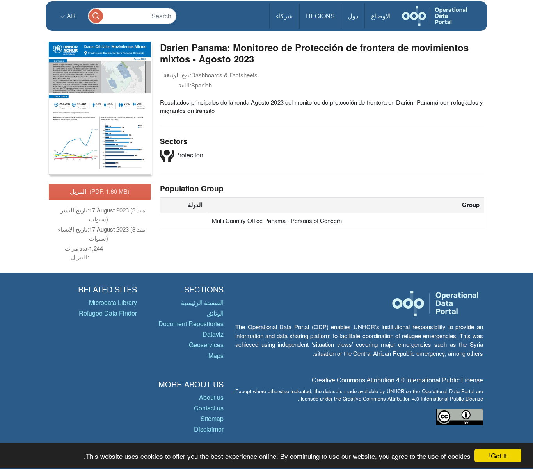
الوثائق (215, 313)
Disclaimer (209, 428)
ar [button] (70, 15)
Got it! (498, 455)
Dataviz (213, 334)
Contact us (209, 407)
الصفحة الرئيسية (202, 302)
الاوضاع (381, 15)
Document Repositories (191, 323)
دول (353, 15)
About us (211, 397)
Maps (216, 355)
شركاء (284, 15)
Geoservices (206, 344)
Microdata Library (113, 302)
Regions (320, 15)
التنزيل (100, 191)
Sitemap (212, 418)
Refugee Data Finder (108, 313)
